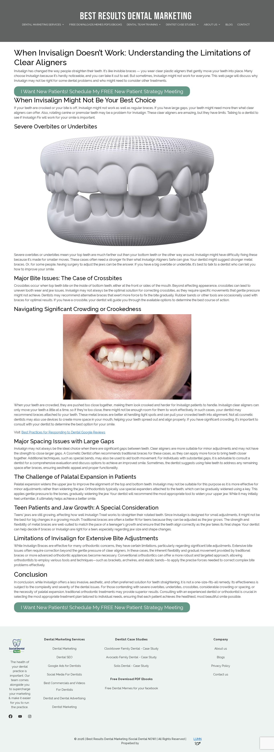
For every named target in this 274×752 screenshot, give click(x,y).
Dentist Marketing (64, 707)
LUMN (198, 739)
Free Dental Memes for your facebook (131, 688)
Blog (228, 24)
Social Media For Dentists (64, 674)
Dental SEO (64, 657)
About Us (210, 24)
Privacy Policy (220, 666)
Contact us (220, 674)
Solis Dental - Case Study (131, 666)
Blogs (221, 657)
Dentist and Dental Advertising (64, 698)
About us (220, 648)
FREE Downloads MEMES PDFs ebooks (95, 24)
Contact (243, 24)
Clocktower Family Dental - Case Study (131, 648)
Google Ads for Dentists (64, 666)
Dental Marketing (64, 648)
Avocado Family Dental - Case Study (131, 657)
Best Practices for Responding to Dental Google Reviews (63, 432)
